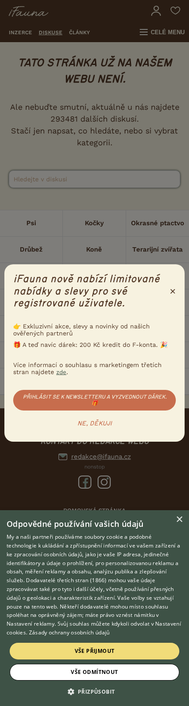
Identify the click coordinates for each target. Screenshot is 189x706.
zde (61, 372)
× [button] (179, 519)
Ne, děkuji (94, 424)
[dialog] (94, 608)
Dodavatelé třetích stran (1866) (66, 580)
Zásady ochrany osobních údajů (69, 632)
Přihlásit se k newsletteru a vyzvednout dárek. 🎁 (95, 400)
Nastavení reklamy (31, 623)
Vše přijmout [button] (95, 651)
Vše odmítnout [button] (94, 672)
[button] (94, 691)
